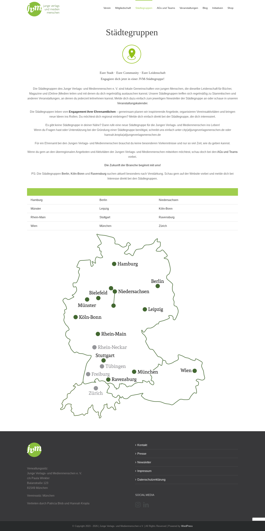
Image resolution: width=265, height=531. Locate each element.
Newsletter (144, 462)
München (105, 225)
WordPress (187, 526)
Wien (34, 225)
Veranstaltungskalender (132, 103)
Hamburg (37, 199)
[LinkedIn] (146, 504)
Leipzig (104, 208)
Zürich (163, 225)
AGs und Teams (227, 151)
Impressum (144, 470)
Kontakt (142, 445)
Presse (141, 453)
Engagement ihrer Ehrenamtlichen (92, 111)
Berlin (65, 173)
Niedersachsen (168, 199)
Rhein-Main (38, 217)
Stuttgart (105, 217)
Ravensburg (98, 173)
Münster (36, 208)
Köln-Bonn (77, 173)
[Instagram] (138, 504)
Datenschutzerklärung (151, 479)
